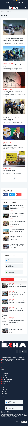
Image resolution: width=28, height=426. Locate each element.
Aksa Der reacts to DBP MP (10, 170)
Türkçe (7, 2)
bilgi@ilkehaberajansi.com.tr (8, 362)
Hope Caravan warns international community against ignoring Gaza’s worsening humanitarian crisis (17, 286)
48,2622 (10, 0)
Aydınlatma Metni (6, 381)
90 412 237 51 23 (6, 367)
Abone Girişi (4, 393)
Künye (3, 383)
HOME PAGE (3, 11)
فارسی (18, 2)
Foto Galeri (4, 389)
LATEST (11, 210)
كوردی (14, 2)
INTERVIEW (11, 283)
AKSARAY (5, 37)
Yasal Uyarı (4, 377)
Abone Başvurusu (5, 391)
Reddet (17, 421)
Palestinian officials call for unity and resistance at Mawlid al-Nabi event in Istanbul (17, 302)
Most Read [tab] (21, 279)
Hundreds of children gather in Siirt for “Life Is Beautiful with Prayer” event (17, 246)
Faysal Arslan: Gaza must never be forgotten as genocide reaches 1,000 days (17, 294)
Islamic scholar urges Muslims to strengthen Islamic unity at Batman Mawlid (17, 331)
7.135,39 (18, 0)
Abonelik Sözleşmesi (7, 379)
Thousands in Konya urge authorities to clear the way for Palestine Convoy (17, 238)
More (2, 369)
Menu (3, 7)
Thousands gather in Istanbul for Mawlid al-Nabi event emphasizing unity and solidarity (17, 310)
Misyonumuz (5, 373)
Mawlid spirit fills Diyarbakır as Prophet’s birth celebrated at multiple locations (17, 215)
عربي (22, 2)
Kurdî (11, 2)
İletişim (3, 395)
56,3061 (14, 0)
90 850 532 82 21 (6, 365)
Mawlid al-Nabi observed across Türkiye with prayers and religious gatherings (17, 223)
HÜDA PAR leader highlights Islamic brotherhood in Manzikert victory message (17, 207)
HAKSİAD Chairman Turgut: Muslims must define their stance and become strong (16, 321)
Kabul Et (24, 421)
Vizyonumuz (5, 375)
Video (2, 387)
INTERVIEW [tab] (7, 279)
